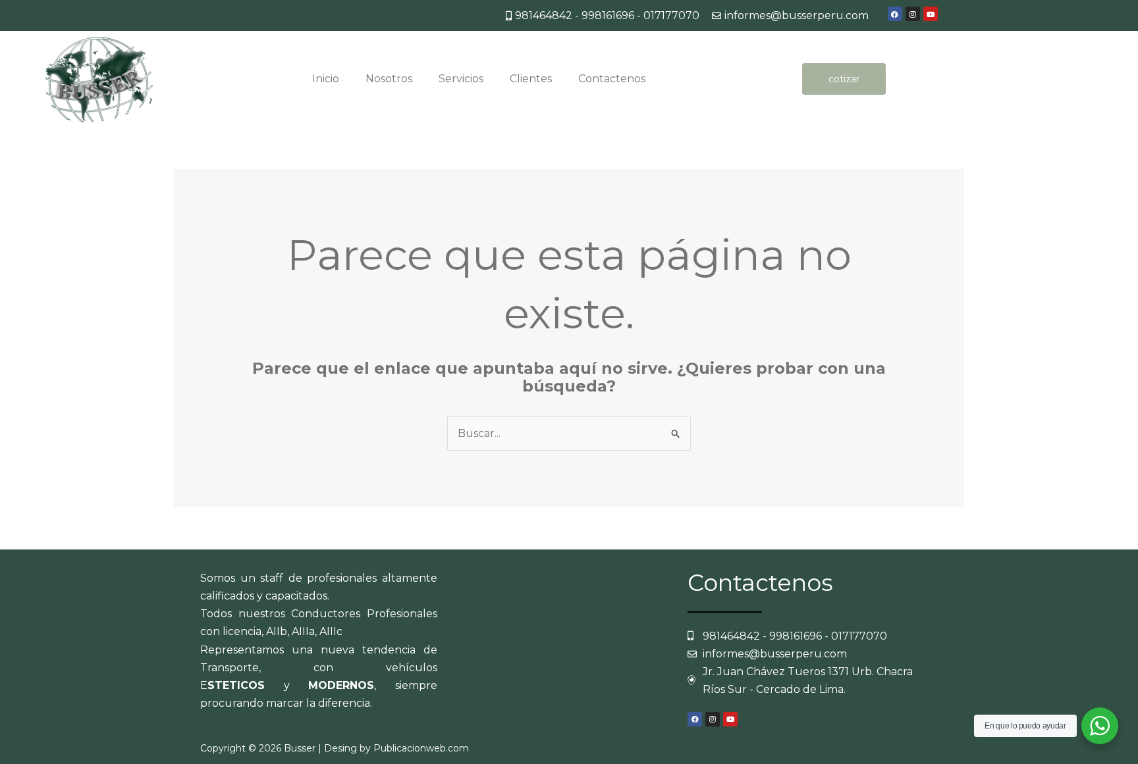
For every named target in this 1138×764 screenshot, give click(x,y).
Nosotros (389, 78)
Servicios (461, 78)
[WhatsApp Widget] (1099, 725)
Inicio (325, 78)
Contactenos (611, 78)
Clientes (531, 78)
